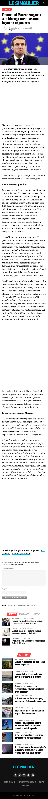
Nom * (4, 589)
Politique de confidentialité (27, 782)
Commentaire (8, 568)
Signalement (25, 785)
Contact (41, 782)
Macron (31, 606)
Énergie (22, 606)
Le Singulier (11, 30)
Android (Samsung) (21, 553)
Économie (13, 606)
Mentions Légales (9, 782)
